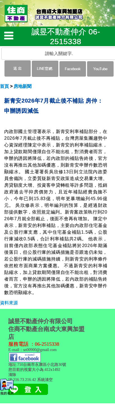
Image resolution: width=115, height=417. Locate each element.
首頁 (4, 86)
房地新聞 (23, 86)
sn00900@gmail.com (40, 350)
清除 (12, 375)
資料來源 (9, 302)
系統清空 (45, 380)
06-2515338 (47, 344)
